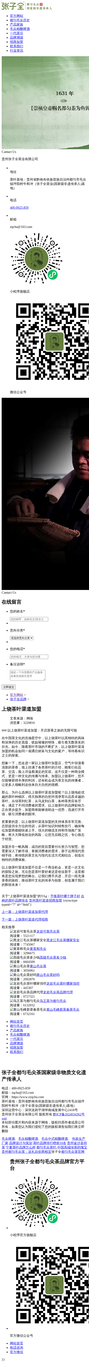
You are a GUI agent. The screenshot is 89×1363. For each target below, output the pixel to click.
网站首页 (16, 1021)
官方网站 (16, 16)
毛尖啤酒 (8, 1138)
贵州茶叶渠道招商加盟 (45, 900)
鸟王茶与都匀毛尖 (53, 1001)
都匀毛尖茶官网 (72, 1151)
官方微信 (16, 1352)
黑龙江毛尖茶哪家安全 (62, 940)
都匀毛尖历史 (20, 20)
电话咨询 (16, 1347)
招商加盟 (16, 42)
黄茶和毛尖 (38, 949)
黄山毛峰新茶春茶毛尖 (62, 1009)
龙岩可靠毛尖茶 (48, 931)
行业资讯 (16, 50)
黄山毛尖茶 (38, 966)
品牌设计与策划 (20, 1143)
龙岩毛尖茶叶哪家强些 (62, 983)
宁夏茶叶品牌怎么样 (21, 1147)
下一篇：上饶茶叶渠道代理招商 (25, 919)
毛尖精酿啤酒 (20, 29)
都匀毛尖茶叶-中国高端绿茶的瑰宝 (61, 1147)
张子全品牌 (18, 699)
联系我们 (16, 46)
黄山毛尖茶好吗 (48, 975)
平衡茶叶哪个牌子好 (65, 896)
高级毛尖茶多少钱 (53, 957)
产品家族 (16, 24)
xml (4, 1118)
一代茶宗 (16, 33)
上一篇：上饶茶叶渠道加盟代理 (25, 912)
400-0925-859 (19, 207)
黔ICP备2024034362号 (69, 1114)
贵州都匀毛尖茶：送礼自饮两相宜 (26, 1151)
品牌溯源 (16, 37)
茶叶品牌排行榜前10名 (49, 1143)
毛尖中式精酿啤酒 (54, 1138)
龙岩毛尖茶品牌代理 (58, 992)
